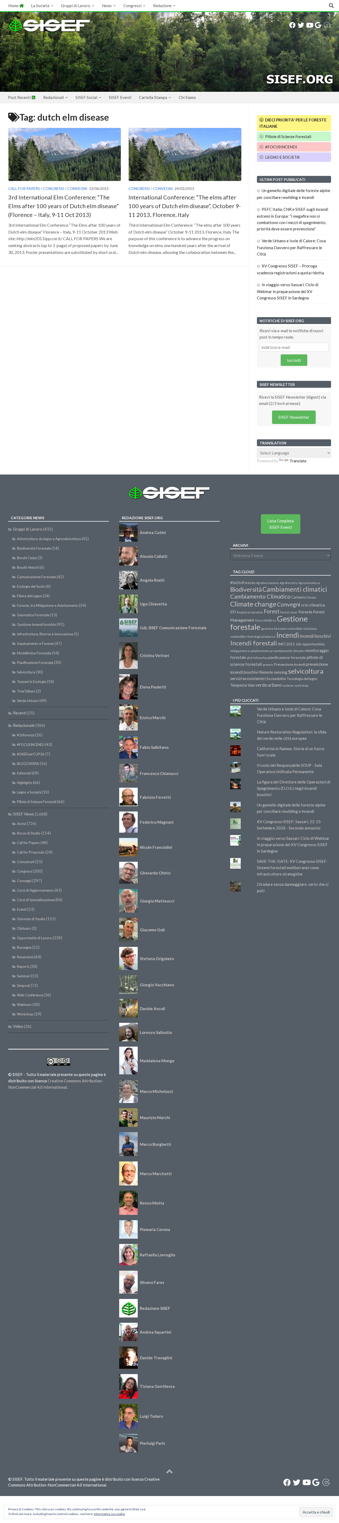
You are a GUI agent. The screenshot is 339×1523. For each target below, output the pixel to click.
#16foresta (25, 735)
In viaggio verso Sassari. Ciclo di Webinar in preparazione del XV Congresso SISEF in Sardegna (287, 291)
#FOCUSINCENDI (280, 146)
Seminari (23, 976)
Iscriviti (294, 360)
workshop (301, 685)
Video (18, 1026)
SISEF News (23, 813)
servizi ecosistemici (248, 678)
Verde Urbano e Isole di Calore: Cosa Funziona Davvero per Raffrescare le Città (291, 247)
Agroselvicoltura (309, 583)
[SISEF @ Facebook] (292, 25)
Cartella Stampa (153, 97)
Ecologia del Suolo (31, 586)
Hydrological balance (261, 636)
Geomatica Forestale (33, 615)
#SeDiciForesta (242, 582)
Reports (23, 966)
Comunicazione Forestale (36, 577)
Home (13, 5)
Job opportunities (310, 644)
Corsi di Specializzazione (36, 900)
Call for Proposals (30, 852)
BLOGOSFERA (28, 764)
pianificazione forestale (287, 657)
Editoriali (24, 773)
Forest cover (289, 612)
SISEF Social (86, 97)
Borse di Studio (29, 833)
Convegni (77, 188)
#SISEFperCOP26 (30, 754)
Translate (297, 460)
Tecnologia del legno (302, 679)
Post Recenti (20, 97)
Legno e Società (29, 792)
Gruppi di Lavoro (75, 5)
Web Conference (30, 995)
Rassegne (24, 947)
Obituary (24, 928)
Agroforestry (289, 583)
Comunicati (25, 862)
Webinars (24, 1004)
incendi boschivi (315, 636)
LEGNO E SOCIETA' (282, 157)
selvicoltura (305, 671)
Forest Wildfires (265, 620)
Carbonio (298, 597)
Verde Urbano (28, 701)
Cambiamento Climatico (260, 596)
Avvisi (21, 824)
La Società (40, 5)
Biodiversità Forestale (34, 548)
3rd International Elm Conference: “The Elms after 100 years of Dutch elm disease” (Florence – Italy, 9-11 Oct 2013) (63, 206)
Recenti (19, 712)
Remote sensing (273, 672)
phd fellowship (257, 657)
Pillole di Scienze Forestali (287, 136)
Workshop (25, 1014)
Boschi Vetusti (28, 567)
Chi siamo (187, 97)
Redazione (162, 5)
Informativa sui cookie (109, 1514)
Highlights (24, 783)
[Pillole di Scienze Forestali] (327, 25)
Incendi (287, 635)
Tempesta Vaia (242, 685)
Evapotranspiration (250, 612)
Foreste (305, 611)
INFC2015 (286, 644)
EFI (233, 611)
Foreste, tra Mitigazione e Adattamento (47, 605)
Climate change (253, 604)
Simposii (23, 985)
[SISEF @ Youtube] (309, 25)
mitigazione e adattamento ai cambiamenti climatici (267, 651)
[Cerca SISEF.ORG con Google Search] (318, 25)
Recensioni (25, 957)
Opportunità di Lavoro (34, 938)
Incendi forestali (253, 643)
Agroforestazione (267, 583)
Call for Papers (24, 188)
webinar (288, 685)
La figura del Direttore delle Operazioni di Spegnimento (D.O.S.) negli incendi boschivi (293, 788)
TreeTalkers (26, 691)
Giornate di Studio (31, 919)
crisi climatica (313, 605)
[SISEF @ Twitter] (301, 25)
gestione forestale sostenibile (281, 628)
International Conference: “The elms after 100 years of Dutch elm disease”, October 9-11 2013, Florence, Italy (184, 206)
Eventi (21, 909)
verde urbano (268, 685)
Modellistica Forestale (34, 653)
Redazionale (24, 725)
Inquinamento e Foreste (35, 643)
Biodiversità (246, 589)
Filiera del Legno (29, 596)
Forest (271, 611)
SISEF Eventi (120, 97)
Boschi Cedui (27, 558)
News (107, 5)
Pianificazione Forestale (35, 662)
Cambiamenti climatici (294, 589)
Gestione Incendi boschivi (36, 624)
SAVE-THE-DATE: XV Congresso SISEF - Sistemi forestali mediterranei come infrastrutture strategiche (293, 867)
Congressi (132, 5)
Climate (311, 597)
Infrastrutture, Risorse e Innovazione (45, 634)
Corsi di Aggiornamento (35, 890)
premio (268, 665)
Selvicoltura (26, 672)
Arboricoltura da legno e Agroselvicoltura (49, 539)
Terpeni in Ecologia (31, 682)
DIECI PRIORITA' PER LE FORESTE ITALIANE (293, 123)
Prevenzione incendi (289, 664)
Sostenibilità (276, 679)
